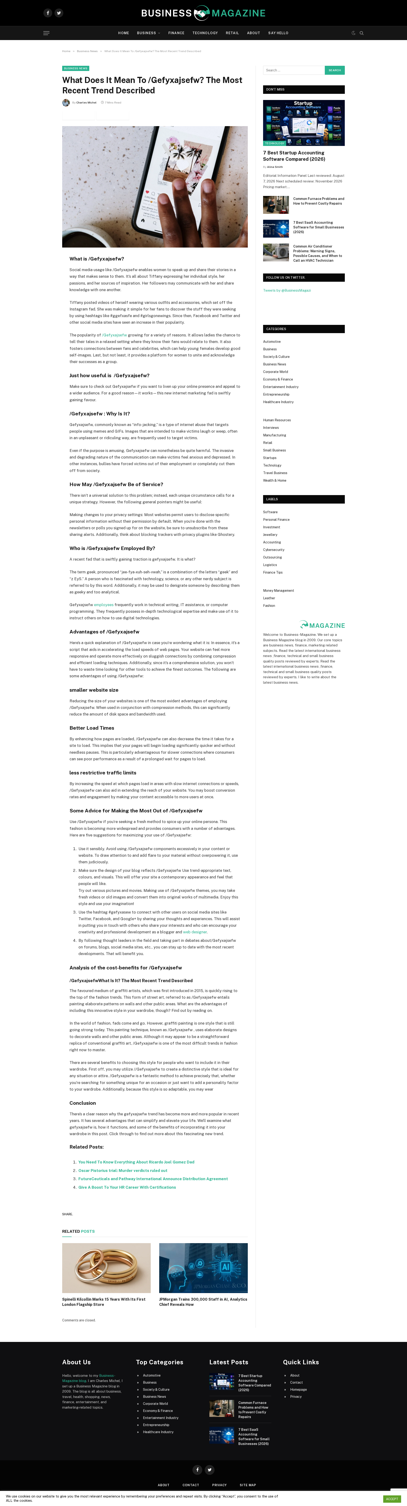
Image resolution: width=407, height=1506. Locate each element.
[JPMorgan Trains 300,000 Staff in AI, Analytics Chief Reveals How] (203, 1268)
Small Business (274, 450)
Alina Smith (275, 167)
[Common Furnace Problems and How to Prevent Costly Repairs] (276, 205)
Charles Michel (86, 102)
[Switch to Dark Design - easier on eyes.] (353, 33)
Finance (176, 33)
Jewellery (270, 535)
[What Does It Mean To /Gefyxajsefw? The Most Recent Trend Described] (155, 187)
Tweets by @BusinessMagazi (287, 290)
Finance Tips (273, 572)
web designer (195, 932)
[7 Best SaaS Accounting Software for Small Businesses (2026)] (276, 229)
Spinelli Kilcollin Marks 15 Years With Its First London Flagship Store (104, 1302)
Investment (271, 527)
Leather (269, 598)
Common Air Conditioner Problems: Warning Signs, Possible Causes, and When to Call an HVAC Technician (317, 253)
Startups (270, 458)
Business (146, 33)
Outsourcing (272, 557)
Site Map (248, 1485)
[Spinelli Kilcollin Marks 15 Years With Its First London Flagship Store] (106, 1268)
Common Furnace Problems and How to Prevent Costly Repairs (318, 201)
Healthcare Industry (278, 402)
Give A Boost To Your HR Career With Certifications (127, 1187)
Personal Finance (276, 519)
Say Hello (278, 33)
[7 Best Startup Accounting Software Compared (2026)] (304, 123)
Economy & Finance (278, 379)
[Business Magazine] (203, 13)
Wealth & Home (274, 480)
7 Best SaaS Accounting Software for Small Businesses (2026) (318, 227)
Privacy (295, 1396)
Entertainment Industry (280, 387)
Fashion (269, 606)
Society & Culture (276, 357)
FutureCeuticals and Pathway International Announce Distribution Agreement (153, 1178)
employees (104, 604)
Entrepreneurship (276, 394)
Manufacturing (274, 435)
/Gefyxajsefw (114, 335)
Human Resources (277, 420)
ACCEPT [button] (392, 1499)
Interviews (271, 428)
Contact (296, 1382)
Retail (232, 33)
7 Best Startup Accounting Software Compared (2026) (294, 156)
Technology (205, 33)
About (253, 33)
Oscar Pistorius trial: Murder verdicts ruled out (122, 1170)
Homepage (298, 1389)
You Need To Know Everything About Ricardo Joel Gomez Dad (136, 1162)
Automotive (272, 341)
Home (123, 33)
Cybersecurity (273, 550)
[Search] (361, 33)
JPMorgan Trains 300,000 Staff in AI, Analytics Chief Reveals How (203, 1302)
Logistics (270, 565)
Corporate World (275, 372)
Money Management (278, 590)
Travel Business (275, 473)
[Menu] (46, 33)
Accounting (272, 542)
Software (270, 512)
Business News (75, 68)
